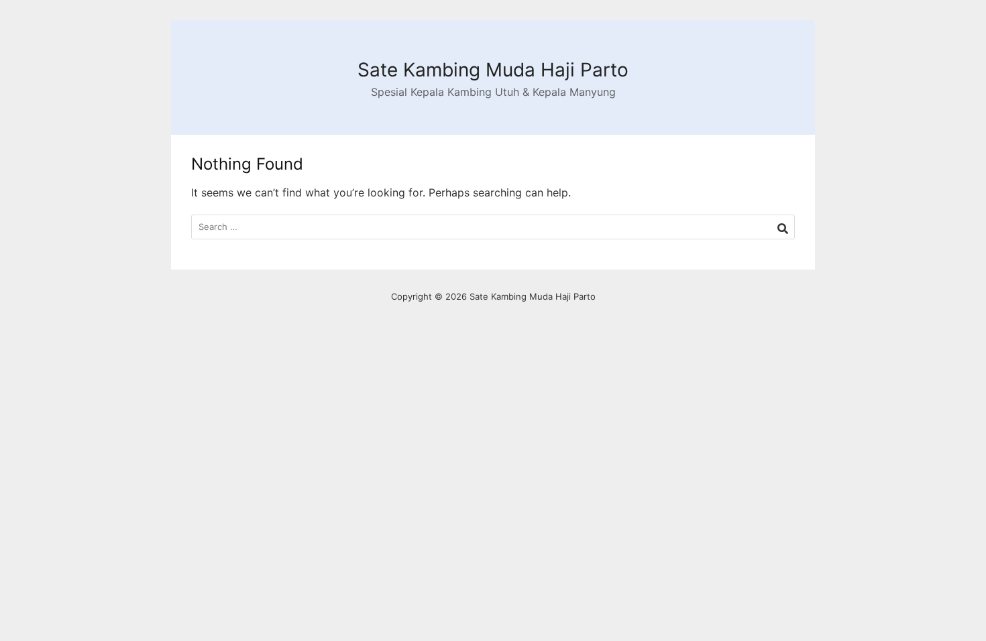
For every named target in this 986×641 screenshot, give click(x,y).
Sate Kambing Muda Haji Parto (493, 69)
